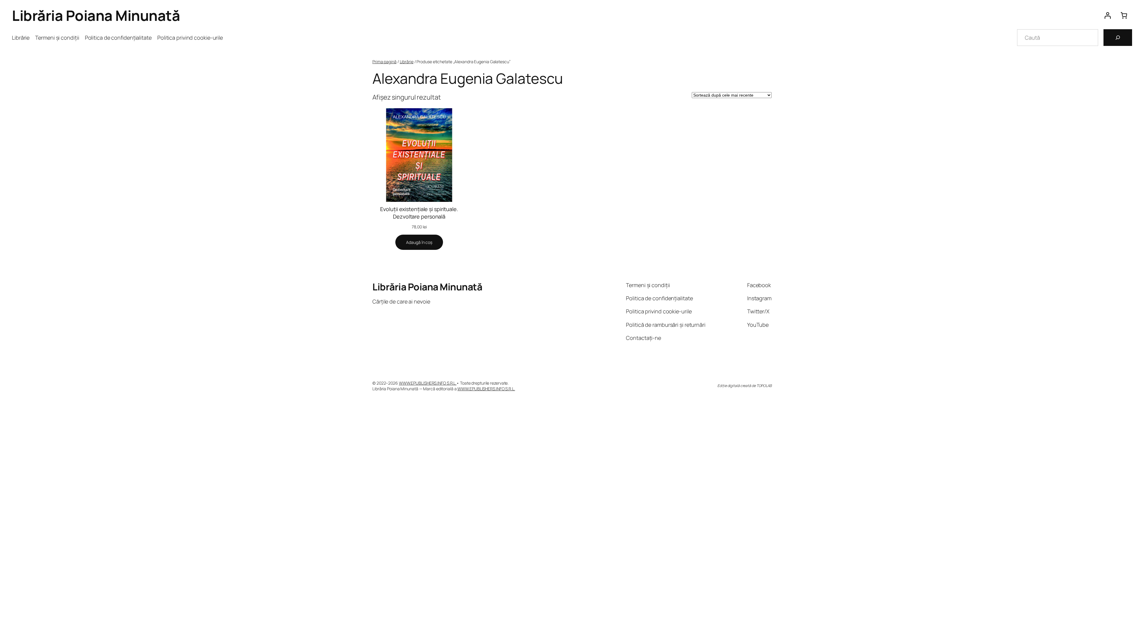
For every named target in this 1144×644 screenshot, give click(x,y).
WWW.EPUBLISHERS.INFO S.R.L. (427, 383)
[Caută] (1117, 37)
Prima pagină (384, 61)
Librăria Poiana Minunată (96, 15)
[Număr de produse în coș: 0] (1124, 15)
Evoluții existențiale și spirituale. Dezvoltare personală (419, 212)
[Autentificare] (1107, 15)
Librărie (407, 61)
